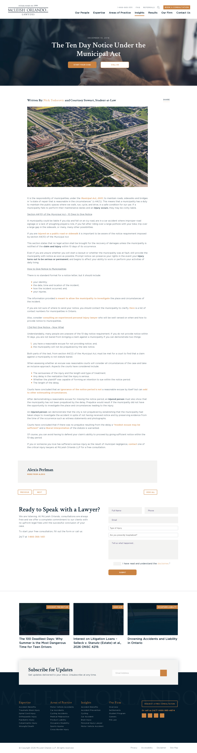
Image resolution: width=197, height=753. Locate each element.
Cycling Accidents (59, 713)
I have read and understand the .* (146, 564)
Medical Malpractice (59, 717)
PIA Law (113, 720)
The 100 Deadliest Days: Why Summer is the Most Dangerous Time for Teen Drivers (42, 642)
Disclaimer (161, 748)
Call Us (115, 65)
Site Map (174, 748)
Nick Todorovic (53, 100)
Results (152, 13)
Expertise (99, 13)
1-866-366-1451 (36, 537)
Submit (122, 572)
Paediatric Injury (26, 720)
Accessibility (147, 748)
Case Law (117, 607)
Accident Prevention (57, 607)
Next (39, 492)
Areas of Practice (120, 13)
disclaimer (163, 564)
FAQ (138, 7)
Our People (82, 13)
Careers (112, 717)
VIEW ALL (150, 492)
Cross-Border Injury (59, 730)
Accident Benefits (27, 707)
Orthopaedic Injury (28, 717)
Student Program (117, 713)
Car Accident (87, 717)
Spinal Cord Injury (27, 713)
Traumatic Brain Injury (29, 710)
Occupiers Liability (167, 607)
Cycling (84, 713)
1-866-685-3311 (125, 7)
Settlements (115, 710)
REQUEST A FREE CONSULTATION (159, 704)
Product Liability (58, 720)
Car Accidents (57, 710)
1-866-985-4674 (166, 710)
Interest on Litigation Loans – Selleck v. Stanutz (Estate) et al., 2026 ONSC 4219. (97, 642)
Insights (139, 13)
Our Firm (166, 13)
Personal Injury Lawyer (92, 723)
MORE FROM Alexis (36, 474)
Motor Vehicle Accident (92, 726)
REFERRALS (149, 7)
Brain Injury (86, 720)
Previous (24, 492)
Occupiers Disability (59, 723)
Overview (113, 707)
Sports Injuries (57, 726)
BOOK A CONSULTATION (177, 7)
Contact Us (183, 13)
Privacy (134, 748)
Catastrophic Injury (28, 723)
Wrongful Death (26, 726)
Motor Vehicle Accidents (62, 707)
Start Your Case (82, 65)
